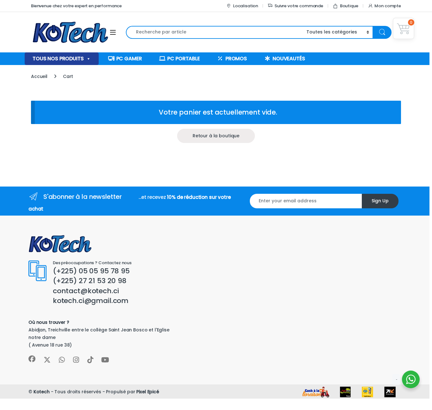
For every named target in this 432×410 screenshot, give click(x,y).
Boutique (349, 6)
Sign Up (380, 201)
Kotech (42, 392)
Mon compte (387, 6)
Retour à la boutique (216, 136)
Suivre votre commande (299, 6)
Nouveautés (289, 58)
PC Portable (183, 58)
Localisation (245, 6)
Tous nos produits (58, 58)
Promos (236, 58)
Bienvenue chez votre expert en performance (76, 6)
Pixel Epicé (147, 392)
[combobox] (214, 32)
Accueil (39, 76)
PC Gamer (129, 58)
